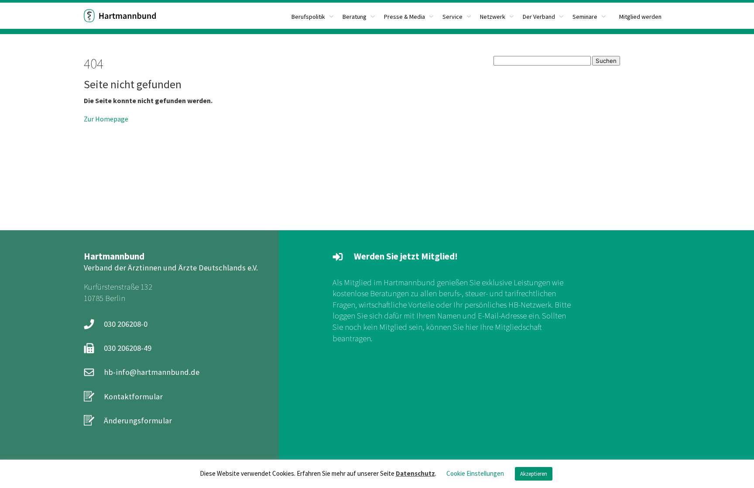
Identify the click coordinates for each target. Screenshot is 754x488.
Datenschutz (415, 473)
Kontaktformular (133, 396)
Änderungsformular (138, 420)
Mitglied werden (640, 17)
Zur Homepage (106, 118)
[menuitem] (312, 16)
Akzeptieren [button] (533, 474)
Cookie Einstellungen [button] (475, 473)
